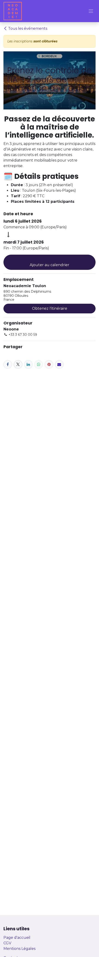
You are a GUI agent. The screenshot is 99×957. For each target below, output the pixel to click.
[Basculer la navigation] (91, 11)
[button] (49, 262)
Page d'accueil (16, 937)
